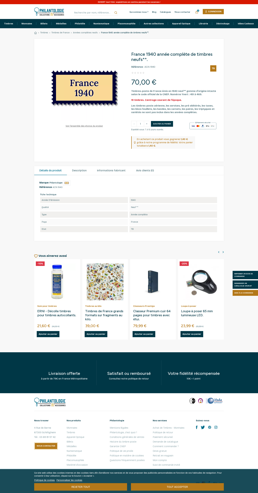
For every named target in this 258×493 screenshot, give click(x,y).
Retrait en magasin (163, 455)
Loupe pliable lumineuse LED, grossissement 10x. (151, 313)
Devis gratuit (160, 451)
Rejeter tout (80, 487)
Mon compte (160, 460)
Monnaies (72, 427)
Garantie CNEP (118, 446)
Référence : (137, 66)
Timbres (71, 432)
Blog (154, 12)
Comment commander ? (166, 446)
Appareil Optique (75, 437)
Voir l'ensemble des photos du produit (84, 126)
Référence (45, 187)
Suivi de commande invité (166, 464)
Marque (44, 182)
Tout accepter (177, 487)
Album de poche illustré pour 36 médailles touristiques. (102, 315)
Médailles (72, 446)
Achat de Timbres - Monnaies (168, 427)
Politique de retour (163, 432)
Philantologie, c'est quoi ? (123, 432)
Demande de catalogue (165, 441)
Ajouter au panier (162, 124)
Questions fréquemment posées (127, 460)
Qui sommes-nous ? (138, 12)
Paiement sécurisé (163, 437)
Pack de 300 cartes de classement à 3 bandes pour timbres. (197, 315)
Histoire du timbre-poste (123, 441)
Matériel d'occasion (77, 464)
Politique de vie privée (121, 451)
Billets (70, 441)
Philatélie (71, 455)
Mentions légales (119, 427)
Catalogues (165, 12)
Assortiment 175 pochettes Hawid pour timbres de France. (54, 315)
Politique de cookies (44, 480)
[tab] (50, 170)
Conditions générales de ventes (127, 437)
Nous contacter (182, 12)
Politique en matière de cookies (127, 455)
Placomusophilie (75, 460)
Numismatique (74, 451)
